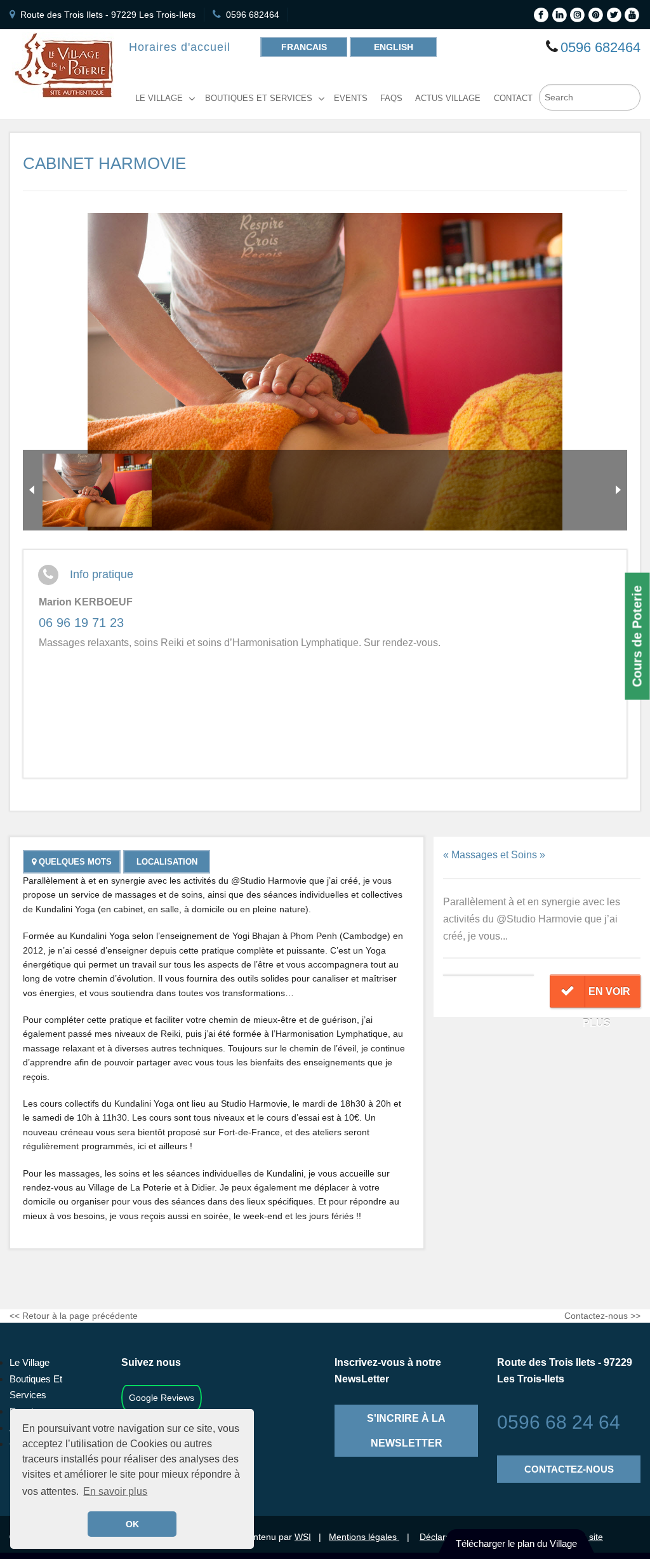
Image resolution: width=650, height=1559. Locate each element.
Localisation (166, 862)
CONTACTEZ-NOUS (569, 1469)
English (393, 47)
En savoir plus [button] (115, 1491)
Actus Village (448, 98)
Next (618, 489)
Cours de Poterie (637, 636)
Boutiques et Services (258, 98)
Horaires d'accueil (179, 47)
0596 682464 (252, 15)
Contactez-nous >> (602, 1316)
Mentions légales (364, 1537)
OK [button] (132, 1524)
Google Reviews (161, 1398)
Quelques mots (74, 862)
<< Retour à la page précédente (74, 1316)
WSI (303, 1537)
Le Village (159, 98)
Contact (513, 98)
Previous (31, 489)
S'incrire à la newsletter (406, 1430)
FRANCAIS (304, 47)
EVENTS (351, 98)
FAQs (391, 98)
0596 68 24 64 (558, 1422)
